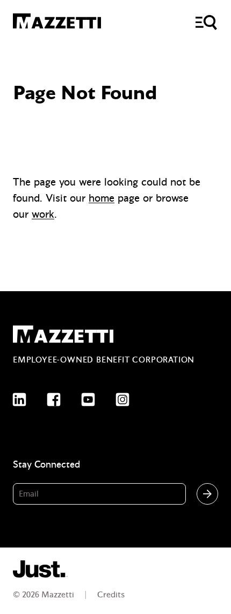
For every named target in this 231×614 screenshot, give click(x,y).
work (43, 214)
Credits (111, 594)
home (101, 198)
